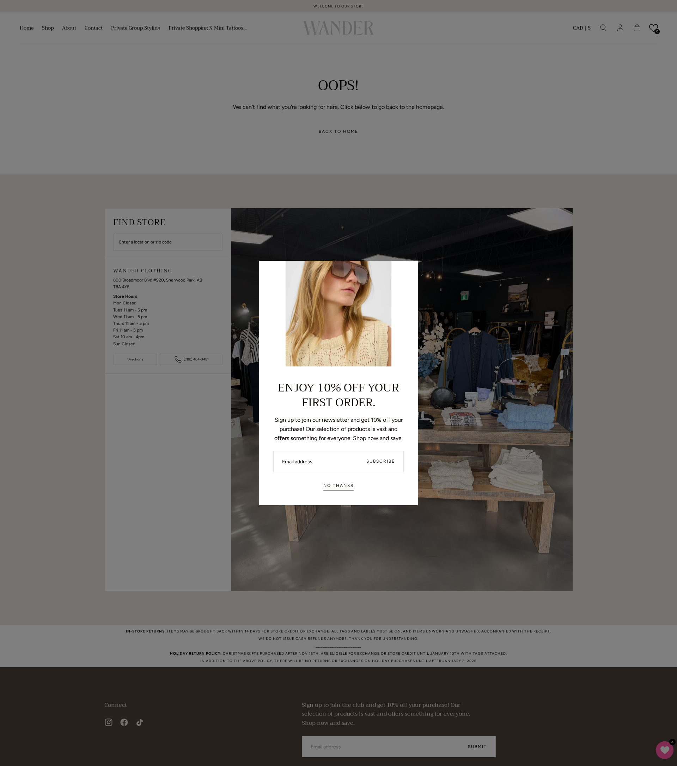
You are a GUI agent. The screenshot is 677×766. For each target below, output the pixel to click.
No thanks (338, 485)
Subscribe (380, 461)
